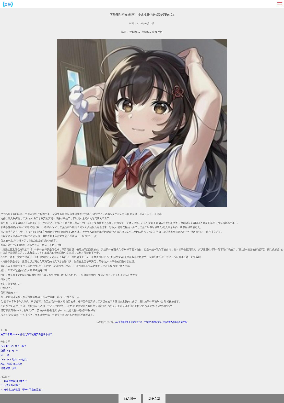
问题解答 (5, 368)
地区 (14, 359)
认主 (14, 368)
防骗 (2, 350)
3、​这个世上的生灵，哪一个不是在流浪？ (21, 389)
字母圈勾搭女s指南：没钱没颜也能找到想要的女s (165, 322)
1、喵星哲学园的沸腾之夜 (13, 381)
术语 (2, 364)
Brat (2, 346)
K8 (7, 346)
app (9, 350)
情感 (9, 364)
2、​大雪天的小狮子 (10, 385)
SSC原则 (17, 364)
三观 (6, 355)
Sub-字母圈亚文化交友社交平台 (128, 322)
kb (17, 350)
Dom (3, 359)
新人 (17, 346)
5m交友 (22, 359)
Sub (9, 359)
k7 (1, 355)
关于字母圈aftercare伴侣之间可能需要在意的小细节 (26, 334)
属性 (23, 346)
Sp (13, 350)
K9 (12, 346)
